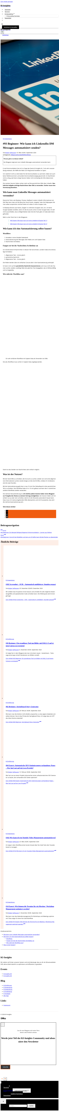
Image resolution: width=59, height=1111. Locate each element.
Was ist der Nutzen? (9, 945)
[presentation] (30, 561)
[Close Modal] (3, 1025)
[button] (7, 511)
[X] (3, 1018)
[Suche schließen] (3, 1101)
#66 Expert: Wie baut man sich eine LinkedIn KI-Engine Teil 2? (28, 224)
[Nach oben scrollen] (2, 1079)
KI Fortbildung (7, 991)
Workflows (27, 155)
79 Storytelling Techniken (13, 16)
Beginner (14, 155)
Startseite (7, 9)
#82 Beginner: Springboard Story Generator (22, 707)
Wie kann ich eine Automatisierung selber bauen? (18, 936)
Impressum (6, 1005)
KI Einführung (10, 639)
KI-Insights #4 (7, 976)
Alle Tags (6, 996)
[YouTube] (5, 1018)
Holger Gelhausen (10, 152)
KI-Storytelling (8, 1091)
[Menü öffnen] (2, 32)
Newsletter (8, 18)
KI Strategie (6, 994)
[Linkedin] (1, 1018)
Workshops (5, 35)
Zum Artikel (30, 600)
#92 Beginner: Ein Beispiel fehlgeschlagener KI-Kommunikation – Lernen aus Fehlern (26, 531)
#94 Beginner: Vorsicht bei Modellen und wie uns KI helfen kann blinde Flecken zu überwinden (29, 536)
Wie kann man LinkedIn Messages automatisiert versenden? (21, 934)
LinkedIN (20, 155)
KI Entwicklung (10, 902)
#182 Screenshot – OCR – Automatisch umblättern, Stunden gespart (31, 584)
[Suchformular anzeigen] (2, 24)
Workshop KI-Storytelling (10, 27)
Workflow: (9, 939)
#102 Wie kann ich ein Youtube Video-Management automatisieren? (31, 838)
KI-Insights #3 (7, 974)
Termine (7, 12)
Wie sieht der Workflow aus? (15, 943)
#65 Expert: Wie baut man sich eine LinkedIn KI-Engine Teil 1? (28, 220)
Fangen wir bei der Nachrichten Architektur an (20, 941)
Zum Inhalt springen (7, 1)
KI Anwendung (7, 139)
